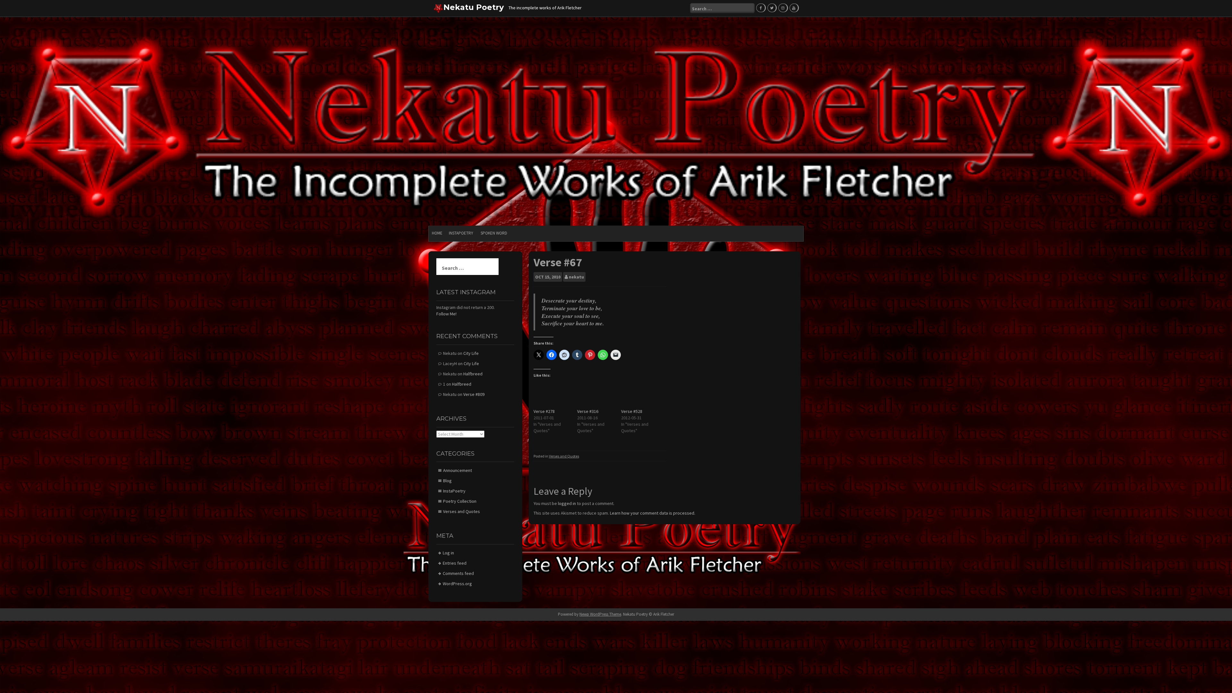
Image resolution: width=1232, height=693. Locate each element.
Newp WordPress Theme (600, 614)
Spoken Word (494, 233)
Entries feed (454, 563)
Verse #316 (587, 411)
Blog (447, 480)
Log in (448, 553)
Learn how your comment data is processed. (652, 513)
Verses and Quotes (564, 456)
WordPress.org (457, 583)
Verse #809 (473, 394)
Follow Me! (446, 314)
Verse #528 (631, 411)
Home (437, 233)
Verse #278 (544, 411)
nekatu (576, 277)
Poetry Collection (459, 501)
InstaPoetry (461, 233)
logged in (567, 503)
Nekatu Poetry (473, 7)
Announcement (457, 470)
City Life (471, 353)
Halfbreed (473, 374)
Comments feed (458, 573)
